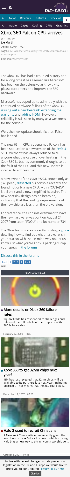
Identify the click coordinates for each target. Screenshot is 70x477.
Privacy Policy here (52, 469)
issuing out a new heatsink (20, 110)
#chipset (19, 51)
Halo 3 (61, 149)
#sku (4, 54)
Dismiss (35, 473)
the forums (29, 247)
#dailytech (37, 51)
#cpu (27, 51)
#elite (46, 51)
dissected (24, 183)
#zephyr (12, 54)
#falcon (54, 51)
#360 (10, 51)
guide (65, 230)
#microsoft (21, 59)
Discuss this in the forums (20, 255)
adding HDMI (30, 114)
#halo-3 (63, 51)
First (4, 262)
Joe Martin (7, 42)
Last (27, 262)
